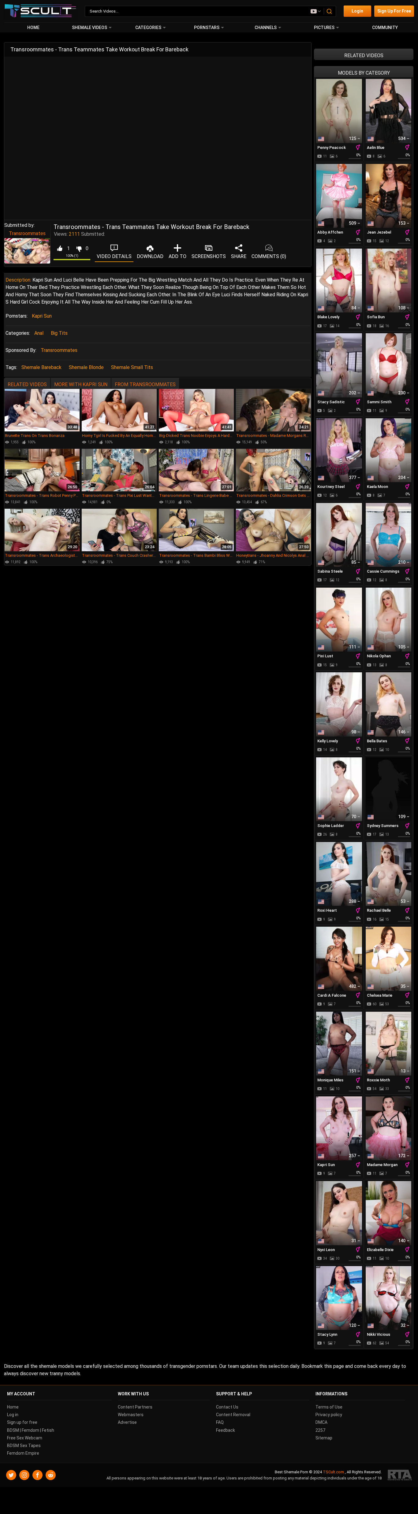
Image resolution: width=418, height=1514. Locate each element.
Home (33, 27)
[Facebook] (37, 1475)
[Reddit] (51, 1475)
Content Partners (135, 1407)
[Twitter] (11, 1475)
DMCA (321, 1422)
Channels (266, 27)
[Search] (329, 11)
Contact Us (227, 1407)
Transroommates (27, 233)
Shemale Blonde (86, 367)
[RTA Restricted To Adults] (400, 1475)
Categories (148, 27)
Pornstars (206, 27)
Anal (38, 333)
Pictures (324, 27)
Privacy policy (328, 1414)
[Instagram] (24, 1475)
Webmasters (131, 1414)
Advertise (127, 1422)
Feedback (225, 1429)
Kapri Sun (42, 316)
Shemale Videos (89, 27)
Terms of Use (328, 1407)
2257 (320, 1429)
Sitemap (323, 1437)
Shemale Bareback (41, 367)
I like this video (59, 248)
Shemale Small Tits (132, 367)
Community (385, 27)
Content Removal (233, 1414)
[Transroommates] (27, 251)
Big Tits (59, 333)
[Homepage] (40, 11)
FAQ (220, 1422)
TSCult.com (333, 1472)
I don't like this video (79, 248)
